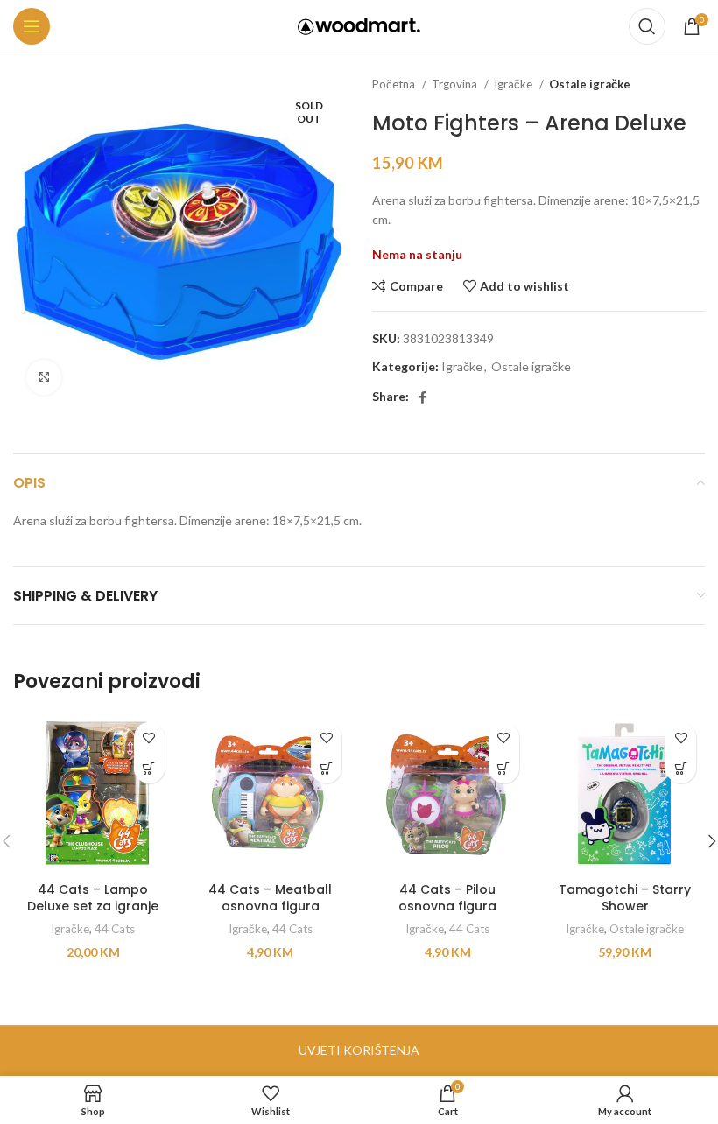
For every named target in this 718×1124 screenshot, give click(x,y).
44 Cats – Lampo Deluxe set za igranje (92, 898)
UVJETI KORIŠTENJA (359, 1050)
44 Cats (115, 929)
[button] (149, 768)
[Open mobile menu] (31, 26)
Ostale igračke (589, 84)
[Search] (647, 26)
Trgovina (456, 84)
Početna (395, 84)
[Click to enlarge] (43, 377)
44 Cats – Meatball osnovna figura (270, 898)
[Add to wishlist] (149, 737)
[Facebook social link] (422, 397)
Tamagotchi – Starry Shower (625, 898)
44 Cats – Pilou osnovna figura (447, 898)
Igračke (514, 84)
